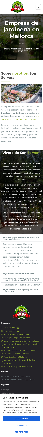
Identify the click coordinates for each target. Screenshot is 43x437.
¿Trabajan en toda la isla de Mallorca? (22, 285)
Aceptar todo (21, 419)
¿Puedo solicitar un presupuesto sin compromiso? (20, 290)
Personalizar (21, 425)
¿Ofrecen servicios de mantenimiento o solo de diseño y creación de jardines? (21, 279)
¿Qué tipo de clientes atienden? (19, 273)
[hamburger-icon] (38, 7)
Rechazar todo (21, 432)
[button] (21, 238)
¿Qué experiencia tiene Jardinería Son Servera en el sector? (21, 238)
